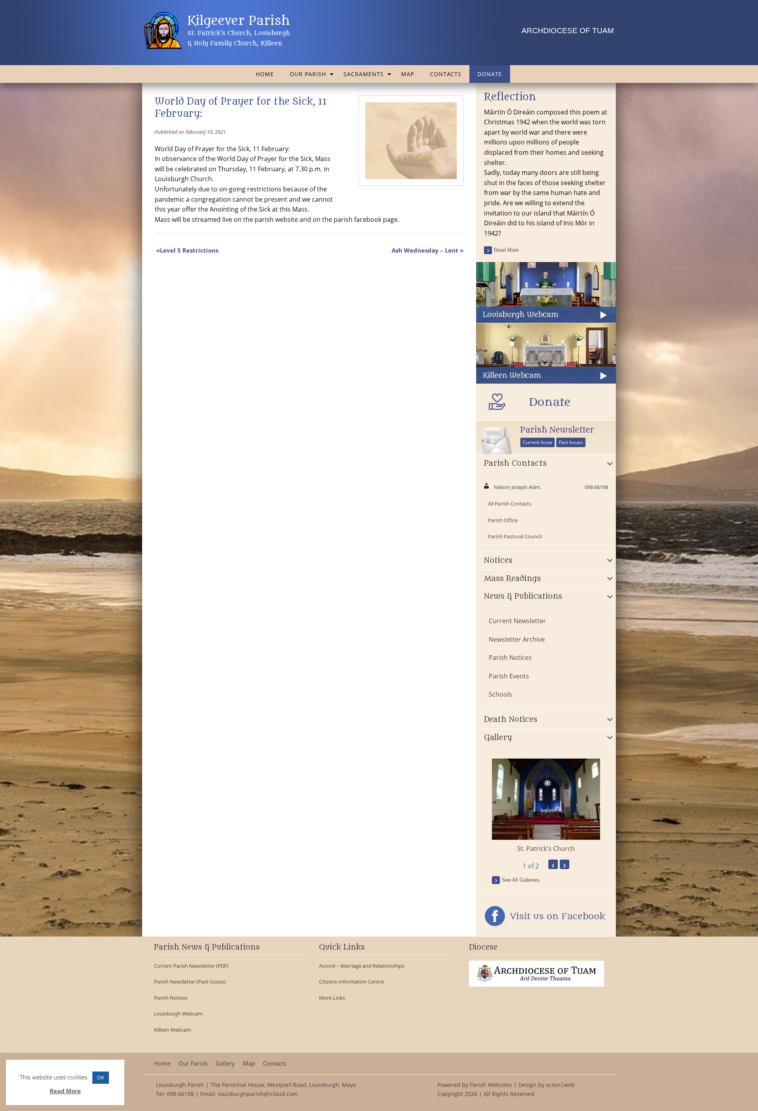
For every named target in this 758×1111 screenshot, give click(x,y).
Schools (500, 694)
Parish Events (509, 676)
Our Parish (308, 74)
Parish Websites (491, 1085)
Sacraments (363, 74)
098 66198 (180, 1094)
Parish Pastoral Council (515, 536)
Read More (65, 1091)
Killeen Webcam (172, 1029)
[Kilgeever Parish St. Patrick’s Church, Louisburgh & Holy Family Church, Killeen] (164, 30)
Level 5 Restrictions (189, 250)
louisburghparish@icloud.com (258, 1094)
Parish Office (503, 520)
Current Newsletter (517, 620)
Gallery (225, 1063)
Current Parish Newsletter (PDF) (191, 966)
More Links (332, 997)
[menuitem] (265, 74)
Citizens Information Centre (351, 981)
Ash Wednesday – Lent (425, 250)
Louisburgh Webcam (178, 1013)
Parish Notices (510, 657)
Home (265, 74)
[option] (546, 806)
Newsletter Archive (517, 639)
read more (506, 250)
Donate (489, 74)
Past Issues (571, 442)
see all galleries (521, 880)
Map (407, 74)
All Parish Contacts (509, 503)
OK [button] (100, 1077)
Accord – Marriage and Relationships (361, 966)
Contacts (446, 74)
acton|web (560, 1085)
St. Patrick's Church (546, 848)
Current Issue (537, 442)
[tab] (546, 464)
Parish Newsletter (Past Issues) (190, 981)
